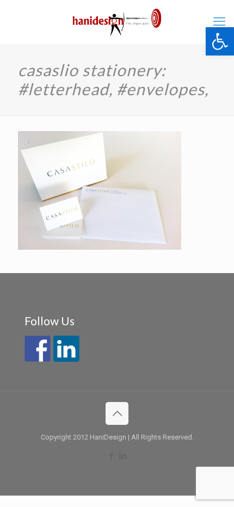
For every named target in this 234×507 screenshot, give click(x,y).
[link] (220, 41)
